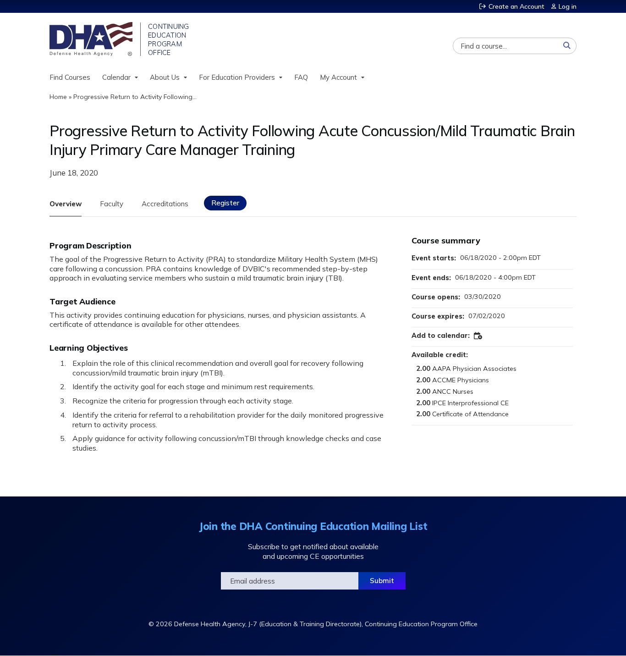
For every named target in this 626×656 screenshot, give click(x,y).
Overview (65, 203)
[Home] (91, 39)
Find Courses (69, 77)
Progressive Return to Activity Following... (135, 97)
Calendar (116, 77)
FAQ (301, 77)
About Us (165, 77)
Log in (568, 6)
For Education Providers (237, 77)
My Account (338, 77)
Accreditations (165, 203)
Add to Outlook (478, 336)
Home (58, 97)
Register (225, 202)
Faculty (111, 203)
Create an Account (516, 6)
